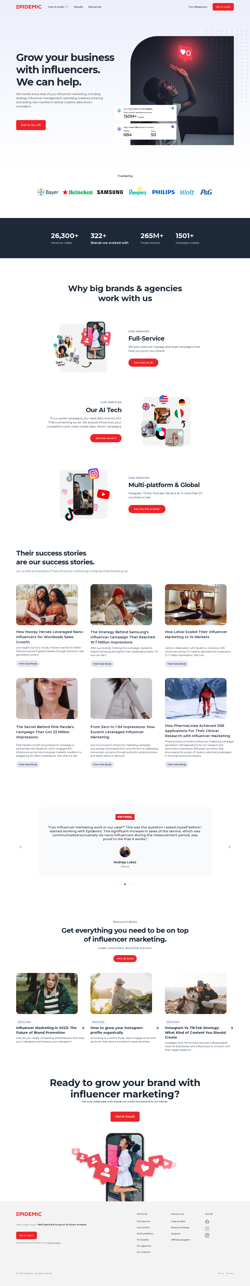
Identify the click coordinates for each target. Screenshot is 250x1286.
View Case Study (28, 663)
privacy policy (54, 1242)
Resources (94, 6)
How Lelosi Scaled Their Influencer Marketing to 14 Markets (196, 634)
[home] (28, 7)
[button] (58, 7)
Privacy (230, 1273)
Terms (221, 1273)
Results (78, 6)
